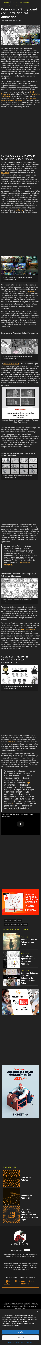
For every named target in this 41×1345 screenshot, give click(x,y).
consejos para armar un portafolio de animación (19, 99)
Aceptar (20, 1332)
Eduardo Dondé (6, 21)
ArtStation (11, 742)
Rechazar (20, 1338)
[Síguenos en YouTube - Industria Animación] (20, 1002)
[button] (38, 1312)
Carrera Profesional (20, 2)
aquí (28, 782)
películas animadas (28, 630)
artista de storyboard (11, 364)
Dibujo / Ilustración (10, 5)
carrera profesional (10, 920)
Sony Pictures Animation (12, 924)
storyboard (5, 173)
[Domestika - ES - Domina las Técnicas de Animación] (20, 902)
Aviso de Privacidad (13, 1342)
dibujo (19, 920)
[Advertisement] (20, 130)
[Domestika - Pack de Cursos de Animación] (20, 1091)
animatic (31, 291)
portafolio (19, 210)
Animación (5, 2)
